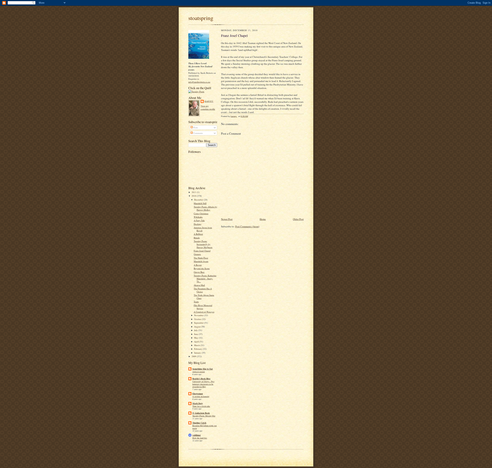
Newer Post (227, 219)
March (197, 345)
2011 (194, 192)
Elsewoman (197, 393)
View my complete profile (208, 107)
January (198, 352)
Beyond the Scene (202, 268)
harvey (208, 101)
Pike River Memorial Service (203, 307)
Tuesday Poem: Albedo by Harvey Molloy (205, 208)
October (198, 319)
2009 (194, 356)
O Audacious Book (201, 413)
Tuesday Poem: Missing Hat (203, 415)
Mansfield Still (200, 203)
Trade (196, 301)
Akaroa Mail (199, 285)
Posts (195, 127)
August (197, 326)
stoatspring (200, 18)
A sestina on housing (200, 396)
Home (263, 219)
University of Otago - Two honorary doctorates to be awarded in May (203, 384)
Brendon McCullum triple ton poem (204, 427)
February (198, 348)
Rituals (197, 237)
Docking (197, 224)
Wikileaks (198, 216)
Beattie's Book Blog (201, 378)
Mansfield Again (201, 261)
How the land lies (199, 438)
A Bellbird (198, 234)
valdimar (196, 435)
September (199, 322)
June (196, 334)
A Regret (198, 264)
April (196, 341)
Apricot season (198, 371)
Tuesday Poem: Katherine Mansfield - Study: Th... (205, 278)
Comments (198, 133)
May (196, 337)
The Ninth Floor (201, 257)
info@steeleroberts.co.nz (199, 81)
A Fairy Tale (199, 220)
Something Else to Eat (202, 368)
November (199, 315)
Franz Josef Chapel (202, 250)
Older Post (298, 219)
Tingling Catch (199, 422)
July (196, 330)
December (199, 199)
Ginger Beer (199, 272)
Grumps (197, 254)
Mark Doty (197, 403)
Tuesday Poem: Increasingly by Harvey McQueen (203, 244)
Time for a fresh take (201, 406)
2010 (194, 195)
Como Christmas (201, 213)
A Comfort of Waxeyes (204, 311)
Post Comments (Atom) (247, 226)
